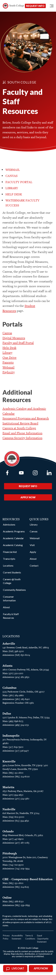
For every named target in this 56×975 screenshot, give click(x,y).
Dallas (6, 713)
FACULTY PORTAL (18, 182)
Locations (8, 565)
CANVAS (11, 176)
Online (7, 897)
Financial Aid (10, 551)
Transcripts (9, 558)
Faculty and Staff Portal (18, 343)
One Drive (9, 357)
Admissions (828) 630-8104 (16, 655)
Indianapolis (10, 735)
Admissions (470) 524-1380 (15, 798)
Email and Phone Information (22, 433)
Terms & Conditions (30, 937)
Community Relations (14, 589)
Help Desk (9, 348)
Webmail (8, 367)
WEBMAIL (12, 170)
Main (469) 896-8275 (12, 721)
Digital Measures (13, 338)
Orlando (8, 831)
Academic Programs (14, 531)
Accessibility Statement (17, 937)
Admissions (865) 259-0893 (16, 905)
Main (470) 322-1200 (12, 673)
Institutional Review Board (20, 423)
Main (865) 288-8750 (13, 901)
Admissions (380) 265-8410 (16, 699)
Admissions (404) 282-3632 (15, 677)
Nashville (8, 809)
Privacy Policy (6, 937)
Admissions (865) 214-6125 (15, 886)
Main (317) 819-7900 (12, 747)
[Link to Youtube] (21, 473)
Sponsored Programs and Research (25, 418)
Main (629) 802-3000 (13, 816)
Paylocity (8, 372)
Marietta (8, 787)
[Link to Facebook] (7, 473)
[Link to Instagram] (35, 473)
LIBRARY (11, 188)
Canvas (7, 333)
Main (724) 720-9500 (13, 864)
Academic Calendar (13, 538)
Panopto (8, 362)
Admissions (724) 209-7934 (15, 868)
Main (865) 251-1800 (12, 772)
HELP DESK (13, 194)
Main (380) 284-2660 (13, 695)
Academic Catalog (13, 545)
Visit (32, 545)
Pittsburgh (9, 853)
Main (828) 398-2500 (13, 651)
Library (7, 352)
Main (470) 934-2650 (12, 794)
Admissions (9, 524)
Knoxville (9, 761)
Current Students (12, 572)
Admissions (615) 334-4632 (15, 820)
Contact (34, 565)
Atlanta (7, 666)
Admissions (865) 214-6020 (16, 776)
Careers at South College (19, 428)
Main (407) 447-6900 (13, 839)
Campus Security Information (22, 438)
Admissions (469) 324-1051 (15, 724)
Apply (33, 551)
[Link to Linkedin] (49, 473)
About (6, 607)
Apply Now (28, 497)
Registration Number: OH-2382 (18, 702)
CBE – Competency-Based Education (27, 879)
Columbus (9, 688)
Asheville (8, 643)
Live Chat (18, 968)
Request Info (35, 5)
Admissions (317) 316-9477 (15, 750)
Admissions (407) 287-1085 (15, 842)
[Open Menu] (52, 6)
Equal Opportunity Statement (43, 938)
